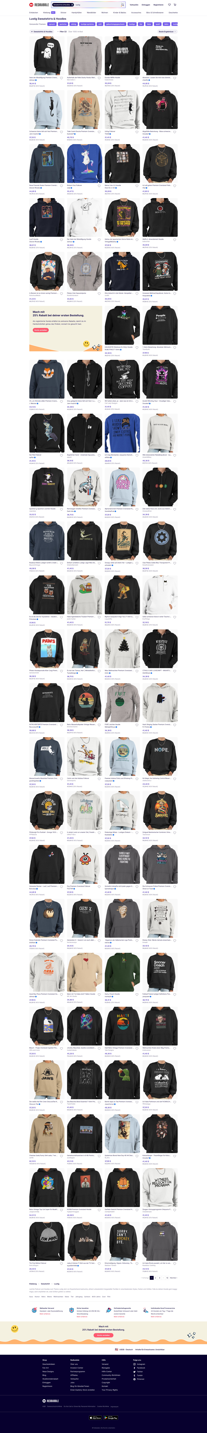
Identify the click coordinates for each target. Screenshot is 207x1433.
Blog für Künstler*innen (79, 1386)
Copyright (106, 1382)
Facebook (141, 1368)
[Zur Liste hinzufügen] (61, 78)
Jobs (72, 1382)
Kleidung (48, 12)
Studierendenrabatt (50, 1379)
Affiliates (74, 1375)
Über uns (74, 1364)
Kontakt (105, 1386)
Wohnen (104, 12)
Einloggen (46, 1382)
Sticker (63, 12)
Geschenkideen (48, 1364)
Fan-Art (45, 1368)
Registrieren (47, 1386)
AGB (43, 1406)
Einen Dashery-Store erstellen (82, 1390)
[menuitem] (33, 13)
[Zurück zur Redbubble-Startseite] (39, 5)
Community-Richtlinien (111, 1375)
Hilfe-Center (107, 1371)
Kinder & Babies (119, 12)
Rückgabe (106, 1368)
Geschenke (173, 12)
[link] (52, 24)
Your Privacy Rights (110, 1390)
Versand (105, 1364)
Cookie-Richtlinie (103, 1406)
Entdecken (33, 12)
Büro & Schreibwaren (154, 12)
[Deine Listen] (169, 4)
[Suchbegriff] (122, 5)
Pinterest (140, 1379)
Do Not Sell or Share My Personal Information (79, 1406)
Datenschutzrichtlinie (54, 1406)
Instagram (141, 1364)
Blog (44, 1375)
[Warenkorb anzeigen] (175, 4)
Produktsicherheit (109, 1379)
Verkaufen (74, 1379)
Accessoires (136, 12)
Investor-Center (76, 1368)
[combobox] (88, 5)
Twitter (140, 1372)
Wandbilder (91, 12)
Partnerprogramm (77, 1371)
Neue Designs (48, 1371)
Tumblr (140, 1375)
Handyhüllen (77, 12)
